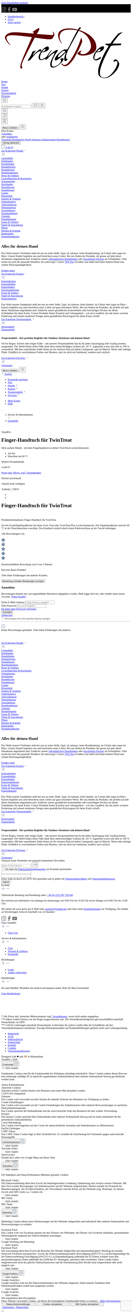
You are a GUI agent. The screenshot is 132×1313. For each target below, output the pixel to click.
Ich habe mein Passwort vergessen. (19, 609)
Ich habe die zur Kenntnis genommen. (38, 869)
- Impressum (7, 1307)
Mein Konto (14, 400)
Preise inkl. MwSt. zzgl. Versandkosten (21, 472)
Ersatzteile (13, 954)
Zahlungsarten (49, 139)
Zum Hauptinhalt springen (14, 2)
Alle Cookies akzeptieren (87, 1304)
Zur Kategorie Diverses (13, 358)
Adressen (36, 139)
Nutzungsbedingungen (103, 878)
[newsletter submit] (35, 864)
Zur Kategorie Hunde (12, 150)
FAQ (11, 19)
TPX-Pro (69, 262)
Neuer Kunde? (18, 596)
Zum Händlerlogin (10, 993)
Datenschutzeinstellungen (18, 1304)
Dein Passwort (9, 605)
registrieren (12, 136)
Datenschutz (14, 1042)
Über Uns (13, 932)
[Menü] (4, 100)
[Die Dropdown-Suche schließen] (42, 105)
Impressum (13, 1033)
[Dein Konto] (4, 121)
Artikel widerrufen (17, 972)
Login (11, 969)
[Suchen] (35, 105)
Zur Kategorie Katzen (12, 273)
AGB (10, 1036)
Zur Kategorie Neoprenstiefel (16, 319)
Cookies (12, 1048)
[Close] (2, 1311)
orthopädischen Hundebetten (63, 259)
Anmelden (6, 133)
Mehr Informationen (110, 1301)
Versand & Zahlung (18, 951)
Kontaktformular (92, 909)
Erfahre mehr (8, 270)
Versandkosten (59, 1016)
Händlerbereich (16, 16)
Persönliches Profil (21, 139)
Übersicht (6, 139)
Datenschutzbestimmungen (32, 869)
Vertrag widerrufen (11, 143)
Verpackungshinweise (19, 1051)
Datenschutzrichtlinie (76, 878)
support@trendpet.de (55, 909)
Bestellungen (63, 139)
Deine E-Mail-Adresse (13, 602)
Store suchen (14, 22)
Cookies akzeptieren (52, 1304)
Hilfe (10, 403)
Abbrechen (7, 615)
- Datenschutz (21, 1307)
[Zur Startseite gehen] (66, 78)
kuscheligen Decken (93, 259)
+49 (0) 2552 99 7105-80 (60, 895)
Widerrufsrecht (15, 1039)
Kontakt (12, 1045)
